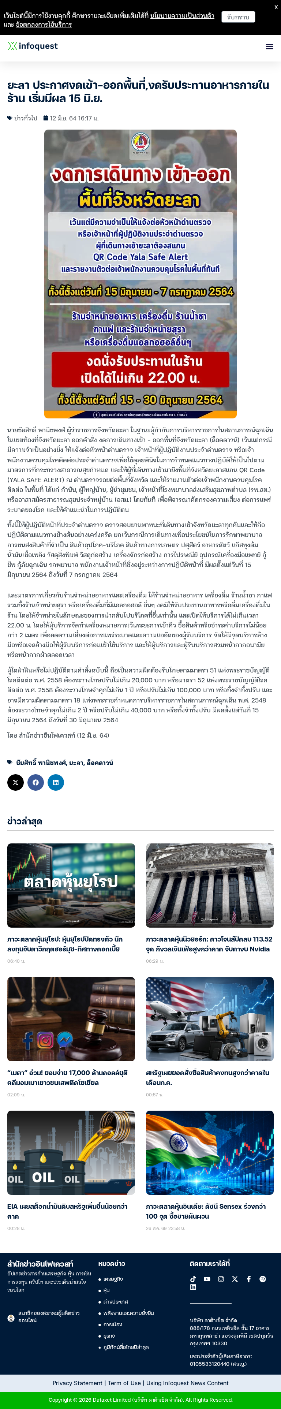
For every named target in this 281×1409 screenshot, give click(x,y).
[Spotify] (262, 1279)
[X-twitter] (235, 1279)
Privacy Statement (77, 1382)
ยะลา (76, 762)
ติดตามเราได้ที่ (210, 1264)
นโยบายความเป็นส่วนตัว (182, 15)
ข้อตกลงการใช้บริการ (44, 24)
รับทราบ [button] (238, 16)
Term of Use (124, 1382)
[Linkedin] (193, 1287)
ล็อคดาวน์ (100, 762)
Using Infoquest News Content (187, 1382)
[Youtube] (207, 1279)
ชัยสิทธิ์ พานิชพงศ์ (41, 762)
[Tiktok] (193, 1279)
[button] (15, 782)
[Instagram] (221, 1279)
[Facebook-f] (249, 1279)
